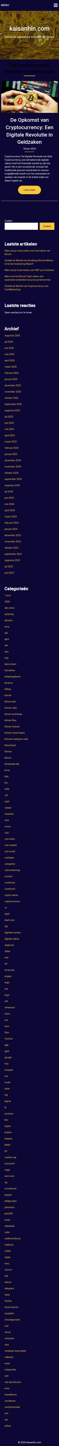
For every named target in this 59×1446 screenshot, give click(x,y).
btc (6, 782)
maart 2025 (11, 441)
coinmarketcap (12, 870)
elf (6, 963)
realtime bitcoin (13, 1238)
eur (6, 1020)
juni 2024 (9, 498)
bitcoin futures (12, 726)
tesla (7, 1294)
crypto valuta (11, 895)
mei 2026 (9, 354)
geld (7, 1051)
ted (6, 1276)
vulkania (9, 1357)
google (8, 1057)
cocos (8, 826)
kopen (8, 1126)
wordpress (10, 1401)
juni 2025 (9, 423)
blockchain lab (12, 764)
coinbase (9, 857)
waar (7, 1363)
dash (7, 914)
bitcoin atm (10, 701)
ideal (7, 1088)
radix (7, 1232)
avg (6, 658)
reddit (8, 1251)
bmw (7, 770)
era (6, 988)
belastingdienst (12, 676)
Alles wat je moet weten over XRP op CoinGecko (29, 270)
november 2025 (13, 391)
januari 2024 (11, 529)
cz (6, 907)
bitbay (8, 689)
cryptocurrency (12, 901)
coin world (10, 851)
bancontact (10, 664)
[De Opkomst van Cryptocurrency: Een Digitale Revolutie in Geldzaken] (29, 97)
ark (6, 645)
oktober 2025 (11, 398)
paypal (8, 1194)
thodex (8, 1301)
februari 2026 (12, 373)
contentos (10, 882)
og (6, 1182)
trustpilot (9, 1313)
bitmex (8, 751)
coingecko (10, 864)
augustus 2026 (12, 335)
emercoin (9, 970)
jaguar (8, 1101)
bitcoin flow (10, 720)
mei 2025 (9, 429)
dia (6, 926)
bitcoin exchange (13, 714)
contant (9, 876)
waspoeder (10, 1369)
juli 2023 (9, 566)
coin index (10, 839)
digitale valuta (12, 938)
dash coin (9, 920)
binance (9, 683)
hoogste (9, 1070)
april (7, 639)
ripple (7, 1257)
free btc (9, 1038)
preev (7, 1219)
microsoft (10, 1163)
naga (7, 1169)
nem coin (9, 1176)
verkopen (9, 1338)
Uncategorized (12, 1319)
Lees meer (29, 189)
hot (6, 1076)
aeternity (9, 614)
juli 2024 (9, 491)
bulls (7, 789)
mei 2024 (9, 504)
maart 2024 (11, 516)
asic (7, 651)
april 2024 (10, 510)
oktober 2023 (11, 547)
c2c (6, 795)
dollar (7, 951)
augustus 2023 (12, 560)
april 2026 (10, 360)
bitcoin (8, 695)
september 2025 (13, 404)
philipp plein (11, 1201)
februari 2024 (12, 522)
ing (6, 1095)
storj (7, 1263)
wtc (6, 1413)
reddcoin (9, 1244)
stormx (8, 1269)
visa (7, 1344)
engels (8, 976)
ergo (7, 995)
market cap (10, 1157)
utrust (8, 1332)
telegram (9, 1288)
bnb (7, 776)
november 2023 (13, 541)
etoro (7, 1013)
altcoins (9, 620)
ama (7, 626)
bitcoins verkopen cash (16, 739)
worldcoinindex (12, 1407)
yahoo (8, 1425)
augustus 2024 (12, 485)
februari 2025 (12, 448)
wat (7, 1376)
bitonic (8, 757)
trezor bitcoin (11, 1307)
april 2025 (10, 435)
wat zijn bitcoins (13, 1382)
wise (7, 1388)
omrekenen (11, 1188)
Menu (5, 5)
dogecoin (9, 945)
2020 (7, 601)
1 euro (8, 595)
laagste (8, 1138)
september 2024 (13, 479)
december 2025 (13, 385)
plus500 (9, 1213)
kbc (6, 1120)
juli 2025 (9, 416)
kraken (8, 1132)
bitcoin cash (11, 707)
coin (7, 832)
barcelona (10, 670)
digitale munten (13, 932)
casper (8, 807)
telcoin (8, 1282)
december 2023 (13, 535)
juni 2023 (9, 572)
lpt (6, 1151)
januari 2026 (11, 379)
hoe (7, 1063)
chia (7, 820)
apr (6, 633)
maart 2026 (11, 366)
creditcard (10, 889)
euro (7, 1026)
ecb (6, 957)
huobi (7, 1082)
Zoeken (8, 221)
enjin (7, 982)
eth (6, 1001)
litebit (7, 1145)
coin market (11, 845)
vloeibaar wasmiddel (15, 1351)
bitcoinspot (10, 745)
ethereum (10, 1007)
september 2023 (13, 554)
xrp (6, 1419)
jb (5, 1107)
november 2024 (13, 466)
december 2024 (13, 460)
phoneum (10, 1207)
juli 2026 (9, 341)
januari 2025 (11, 454)
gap (7, 1045)
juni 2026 (9, 348)
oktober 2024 (11, 473)
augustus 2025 (12, 410)
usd (6, 1326)
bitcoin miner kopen (15, 732)
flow (7, 1032)
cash (7, 801)
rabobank (9, 1226)
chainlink (9, 814)
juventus (9, 1113)
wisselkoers (11, 1394)
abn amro (10, 608)
